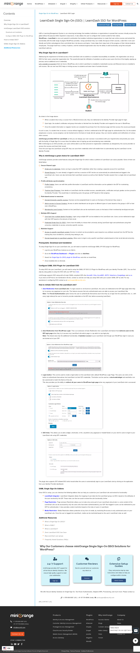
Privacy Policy (65, 651)
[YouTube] (15, 644)
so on (130, 275)
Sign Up (116, 4)
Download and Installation (14, 32)
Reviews (87, 578)
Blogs (100, 623)
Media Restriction (51, 510)
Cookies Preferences (87, 651)
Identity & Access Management (63, 619)
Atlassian (52, 4)
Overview (7, 20)
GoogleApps (121, 275)
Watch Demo (118, 580)
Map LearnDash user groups (54, 536)
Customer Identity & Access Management (67, 623)
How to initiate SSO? (11, 40)
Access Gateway (58, 638)
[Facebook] (21, 644)
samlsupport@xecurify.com (76, 280)
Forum (100, 638)
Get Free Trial (130, 25)
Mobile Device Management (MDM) (65, 634)
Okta (94, 275)
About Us (120, 619)
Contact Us (129, 4)
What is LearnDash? (51, 529)
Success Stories (103, 619)
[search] (138, 4)
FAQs (100, 634)
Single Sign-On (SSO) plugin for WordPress (66, 257)
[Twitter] (18, 644)
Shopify (73, 4)
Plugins (71, 253)
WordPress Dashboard (59, 253)
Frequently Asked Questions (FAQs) (56, 539)
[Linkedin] (11, 644)
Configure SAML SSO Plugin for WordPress (19, 36)
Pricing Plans (117, 25)
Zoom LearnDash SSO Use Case (55, 532)
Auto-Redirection (49, 289)
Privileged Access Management (63, 627)
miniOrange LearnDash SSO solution (17, 28)
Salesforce (113, 275)
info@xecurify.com (19, 627)
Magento (89, 638)
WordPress (39, 4)
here (77, 272)
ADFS (107, 275)
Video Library (102, 630)
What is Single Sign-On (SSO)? (55, 522)
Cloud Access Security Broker (63, 630)
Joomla (88, 634)
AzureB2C (100, 275)
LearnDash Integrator (52, 496)
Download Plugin (104, 25)
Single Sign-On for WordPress (48, 13)
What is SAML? (50, 525)
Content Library (103, 627)
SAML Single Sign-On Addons (14, 44)
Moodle (88, 641)
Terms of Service (75, 651)
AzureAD (90, 275)
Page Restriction (50, 502)
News (119, 623)
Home (29, 4)
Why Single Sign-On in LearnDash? (16, 24)
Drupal (63, 4)
